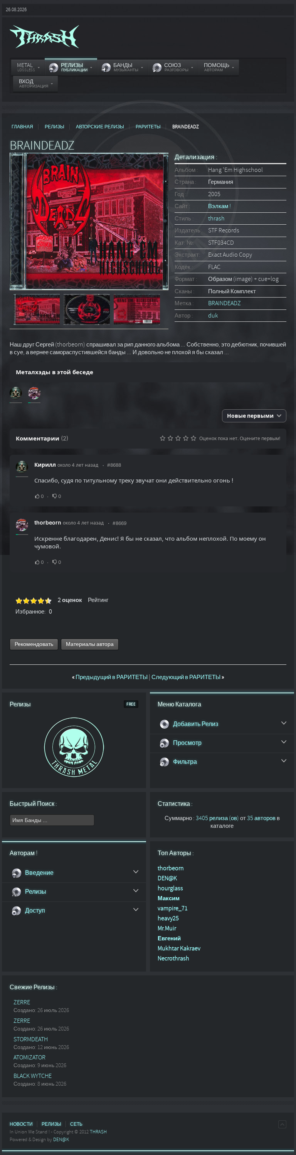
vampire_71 (173, 908)
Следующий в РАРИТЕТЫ (187, 677)
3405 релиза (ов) (217, 818)
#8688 (114, 465)
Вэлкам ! (219, 206)
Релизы (54, 126)
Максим (169, 898)
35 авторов (261, 818)
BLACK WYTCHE (32, 1076)
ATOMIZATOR (29, 1057)
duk (213, 315)
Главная (22, 126)
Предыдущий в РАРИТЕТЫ (110, 677)
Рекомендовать (34, 644)
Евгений (169, 938)
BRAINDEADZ (224, 303)
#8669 (119, 523)
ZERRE (21, 1002)
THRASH (98, 1132)
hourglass (170, 888)
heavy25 (168, 918)
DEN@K (167, 878)
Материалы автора (90, 644)
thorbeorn (47, 522)
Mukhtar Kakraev (179, 948)
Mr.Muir (167, 928)
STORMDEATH (30, 1039)
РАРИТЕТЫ (148, 126)
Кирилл (45, 464)
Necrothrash (173, 958)
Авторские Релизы (100, 126)
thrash (216, 218)
